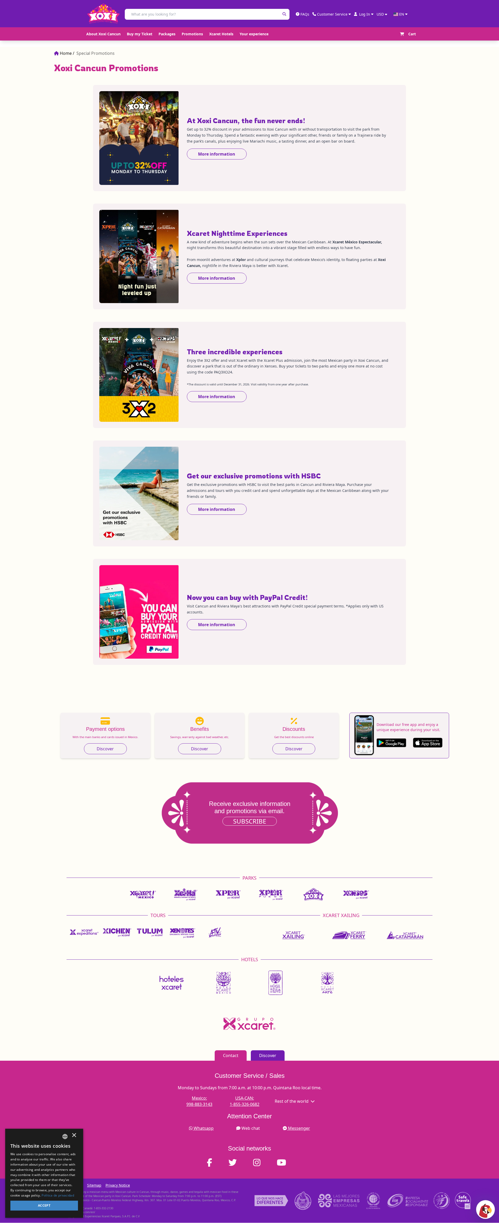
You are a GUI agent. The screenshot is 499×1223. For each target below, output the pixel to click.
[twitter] (235, 1162)
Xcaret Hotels (221, 33)
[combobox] (65, 1136)
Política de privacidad (58, 1195)
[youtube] (284, 1162)
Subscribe (249, 821)
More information (216, 154)
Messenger (299, 1128)
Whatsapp (204, 1128)
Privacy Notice (118, 1185)
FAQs (304, 14)
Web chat (250, 1128)
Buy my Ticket (139, 33)
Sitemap (94, 1185)
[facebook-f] (212, 1162)
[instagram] (260, 1162)
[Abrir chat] (485, 1209)
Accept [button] (44, 1205)
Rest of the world (291, 1101)
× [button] (74, 1136)
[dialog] (44, 1173)
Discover (105, 749)
